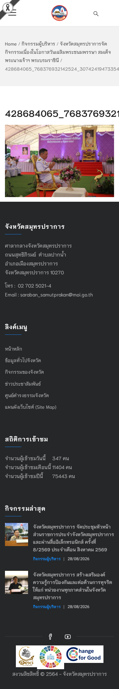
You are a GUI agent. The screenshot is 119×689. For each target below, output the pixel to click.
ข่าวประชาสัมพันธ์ (23, 384)
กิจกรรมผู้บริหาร (38, 44)
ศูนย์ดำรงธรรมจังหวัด (27, 395)
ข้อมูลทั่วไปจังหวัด (23, 360)
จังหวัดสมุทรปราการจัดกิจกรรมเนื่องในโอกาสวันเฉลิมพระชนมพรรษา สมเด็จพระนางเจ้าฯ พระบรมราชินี (58, 52)
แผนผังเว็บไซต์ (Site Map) (30, 407)
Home (11, 44)
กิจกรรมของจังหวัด (24, 372)
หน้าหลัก (13, 349)
